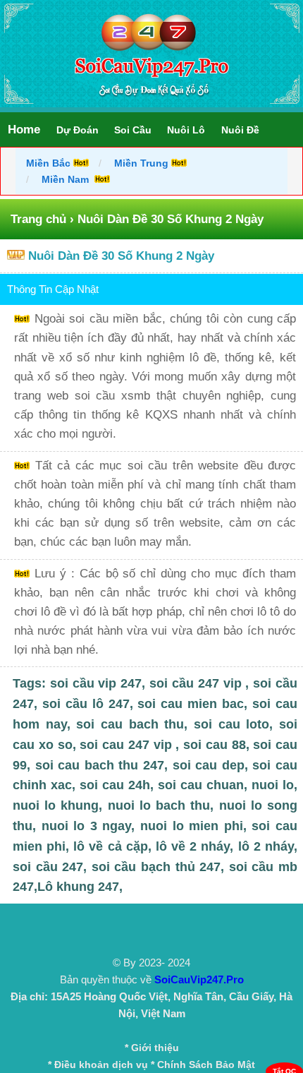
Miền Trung (141, 163)
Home (24, 129)
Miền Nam (66, 179)
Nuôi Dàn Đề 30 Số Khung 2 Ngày (121, 256)
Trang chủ (38, 219)
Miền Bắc (49, 163)
